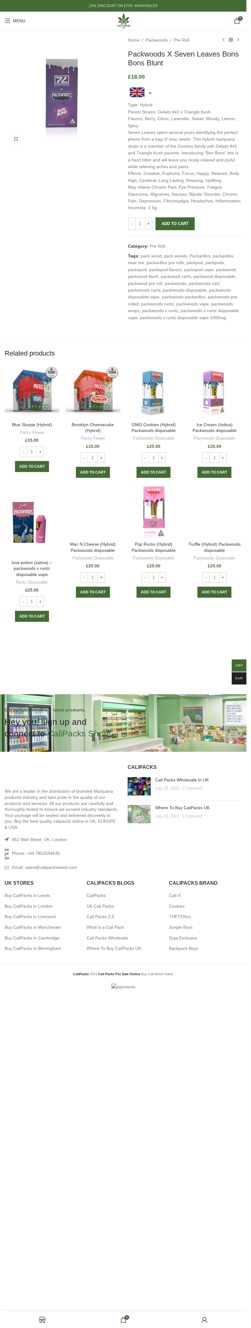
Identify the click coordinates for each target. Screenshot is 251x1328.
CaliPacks (96, 1208)
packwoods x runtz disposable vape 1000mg (183, 317)
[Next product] (238, 40)
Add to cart (175, 223)
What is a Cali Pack (105, 1240)
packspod (137, 269)
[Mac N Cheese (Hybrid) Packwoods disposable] (93, 713)
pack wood (151, 255)
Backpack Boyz (183, 1261)
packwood (226, 269)
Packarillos (199, 255)
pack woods (175, 255)
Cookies (177, 1219)
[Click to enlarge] (16, 139)
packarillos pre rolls (165, 262)
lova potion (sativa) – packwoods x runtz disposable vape (32, 568)
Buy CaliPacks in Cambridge (32, 1251)
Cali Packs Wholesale (107, 1251)
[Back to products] (230, 40)
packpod (194, 262)
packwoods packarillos (183, 296)
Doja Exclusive (183, 1251)
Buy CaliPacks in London (29, 1219)
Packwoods (157, 40)
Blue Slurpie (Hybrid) (32, 424)
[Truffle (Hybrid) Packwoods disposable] (214, 713)
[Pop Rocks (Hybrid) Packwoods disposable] (153, 511)
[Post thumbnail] (139, 1099)
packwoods (175, 283)
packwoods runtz (157, 303)
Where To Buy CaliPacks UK (182, 1121)
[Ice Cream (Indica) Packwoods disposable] (214, 391)
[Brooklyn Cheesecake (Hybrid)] (93, 391)
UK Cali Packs (100, 1219)
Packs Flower (32, 432)
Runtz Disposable (31, 582)
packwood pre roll (145, 283)
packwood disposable (214, 276)
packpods (214, 262)
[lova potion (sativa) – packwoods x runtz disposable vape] (32, 520)
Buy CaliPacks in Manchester (33, 1240)
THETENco (180, 1230)
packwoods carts (144, 290)
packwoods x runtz (160, 310)
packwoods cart (204, 283)
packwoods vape (192, 303)
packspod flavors (165, 269)
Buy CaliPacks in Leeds (27, 1208)
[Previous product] (223, 40)
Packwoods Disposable (153, 438)
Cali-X (175, 1208)
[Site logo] (123, 20)
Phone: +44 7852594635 (36, 1166)
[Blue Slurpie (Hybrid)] (32, 391)
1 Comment (192, 1102)
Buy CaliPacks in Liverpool (30, 1230)
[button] (32, 466)
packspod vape (199, 269)
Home (134, 40)
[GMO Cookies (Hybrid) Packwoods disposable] (153, 391)
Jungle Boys (181, 1240)
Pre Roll (181, 40)
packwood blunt (143, 276)
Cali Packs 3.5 (100, 1230)
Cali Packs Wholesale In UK (182, 1093)
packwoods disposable (185, 290)
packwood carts (176, 276)
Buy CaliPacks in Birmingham (33, 1261)
